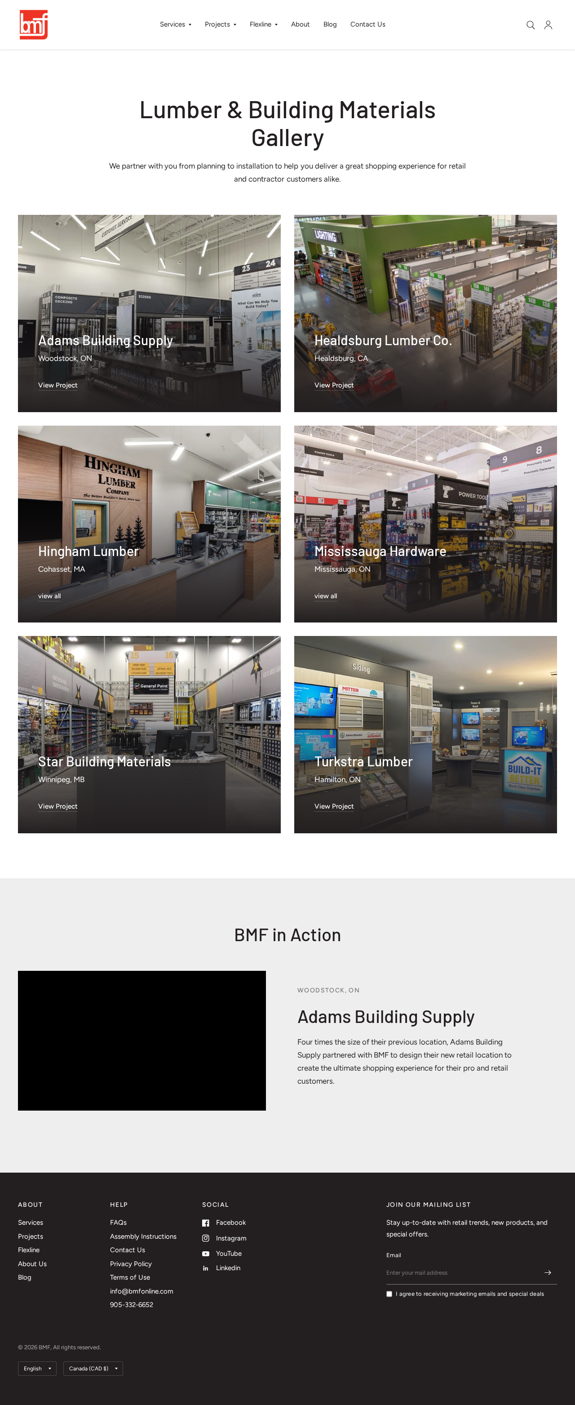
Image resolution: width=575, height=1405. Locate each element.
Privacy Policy (131, 1264)
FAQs (118, 1222)
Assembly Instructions (143, 1236)
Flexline (260, 24)
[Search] (531, 25)
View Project (58, 385)
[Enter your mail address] (548, 1273)
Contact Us (367, 24)
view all (49, 596)
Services (172, 24)
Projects (217, 24)
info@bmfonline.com (141, 1291)
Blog (330, 24)
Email (393, 1255)
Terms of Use (130, 1277)
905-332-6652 (131, 1305)
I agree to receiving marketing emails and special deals (470, 1293)
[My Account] (548, 24)
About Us (32, 1264)
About (300, 24)
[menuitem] (175, 24)
